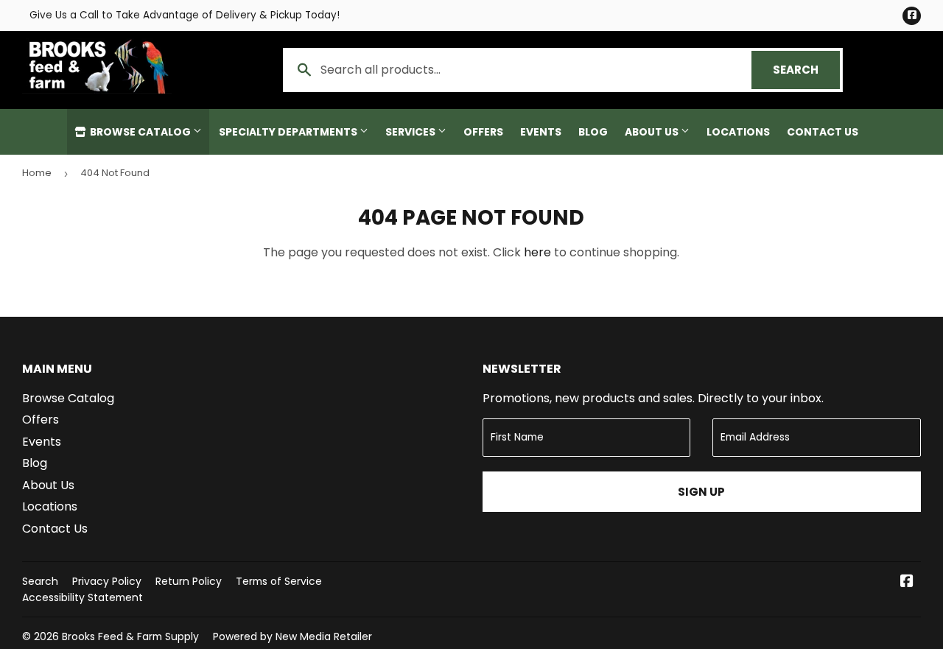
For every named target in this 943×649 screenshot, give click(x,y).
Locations (738, 131)
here (537, 252)
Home (37, 173)
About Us (653, 131)
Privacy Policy (106, 581)
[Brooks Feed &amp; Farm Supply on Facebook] (907, 582)
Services (411, 131)
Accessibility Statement (82, 597)
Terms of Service (279, 581)
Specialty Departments (289, 131)
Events (540, 131)
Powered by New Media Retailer (292, 636)
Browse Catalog (140, 131)
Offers (483, 131)
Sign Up (701, 491)
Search (806, 69)
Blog (593, 131)
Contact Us (822, 131)
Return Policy (188, 581)
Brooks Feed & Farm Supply (130, 636)
